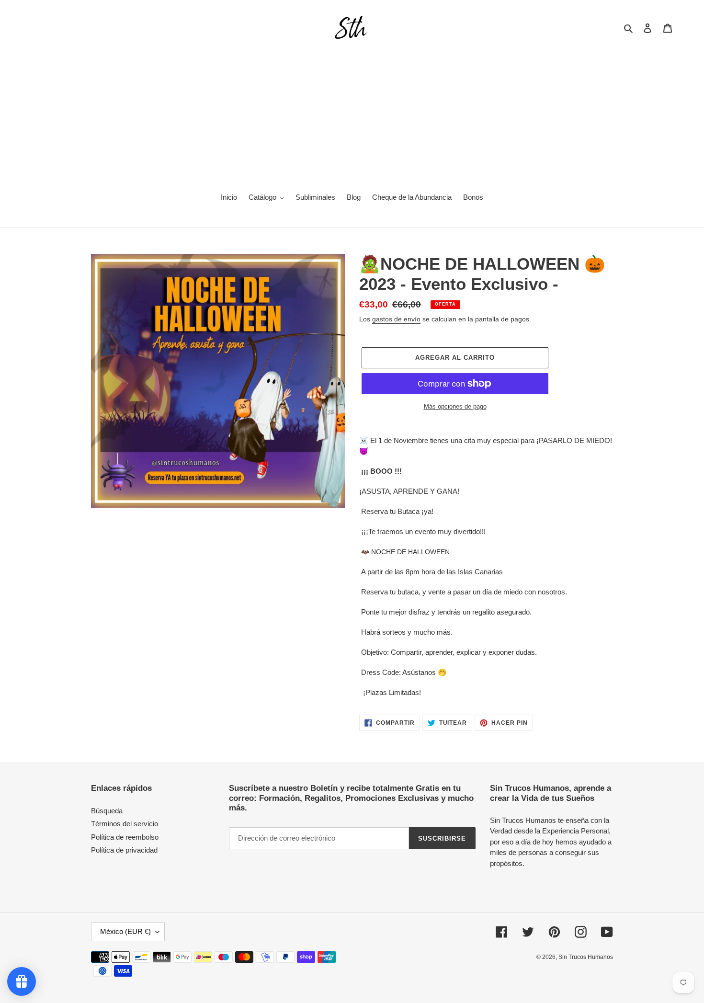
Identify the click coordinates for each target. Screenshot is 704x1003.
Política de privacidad (124, 850)
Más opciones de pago (455, 406)
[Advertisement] (352, 113)
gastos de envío (396, 319)
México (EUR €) (125, 931)
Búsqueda (107, 811)
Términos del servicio (124, 824)
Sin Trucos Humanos (585, 957)
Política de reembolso (125, 837)
